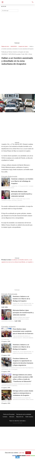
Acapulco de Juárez (23, 46)
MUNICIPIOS (14, 46)
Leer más (4, 307)
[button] (17, 103)
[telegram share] (17, 458)
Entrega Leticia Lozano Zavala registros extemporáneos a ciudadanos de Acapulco (23, 393)
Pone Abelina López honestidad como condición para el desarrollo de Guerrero (23, 331)
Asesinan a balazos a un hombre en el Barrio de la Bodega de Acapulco (22, 181)
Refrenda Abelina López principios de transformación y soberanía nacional (21, 194)
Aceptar (28, 452)
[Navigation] (2, 2)
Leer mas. (22, 452)
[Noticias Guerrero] (18, 1)
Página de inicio (5, 46)
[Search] (32, 2)
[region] (17, 79)
